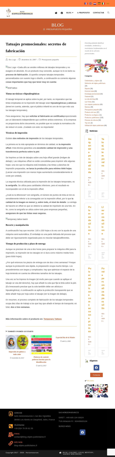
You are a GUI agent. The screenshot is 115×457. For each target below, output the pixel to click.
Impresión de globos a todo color (17, 353)
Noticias (87, 107)
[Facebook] (96, 367)
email (17, 434)
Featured (88, 96)
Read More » (89, 181)
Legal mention (86, 452)
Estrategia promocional (92, 94)
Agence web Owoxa (72, 454)
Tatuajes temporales (103, 152)
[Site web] (11, 443)
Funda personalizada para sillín (103, 288)
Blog (65, 452)
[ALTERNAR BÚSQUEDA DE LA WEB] (108, 12)
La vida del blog (90, 99)
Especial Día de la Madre (65, 337)
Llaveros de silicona (103, 220)
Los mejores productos (92, 104)
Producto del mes (90, 112)
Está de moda (89, 91)
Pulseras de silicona (91, 120)
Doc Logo (12, 60)
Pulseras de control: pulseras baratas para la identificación (41, 359)
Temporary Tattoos (53, 319)
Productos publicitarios (92, 117)
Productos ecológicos (92, 115)
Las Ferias (88, 102)
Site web (18, 442)
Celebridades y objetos (92, 81)
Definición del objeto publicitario (95, 83)
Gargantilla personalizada (89, 155)
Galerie (73, 452)
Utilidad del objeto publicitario (94, 125)
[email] (11, 434)
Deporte (87, 88)
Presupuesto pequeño (59, 29)
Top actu (87, 123)
